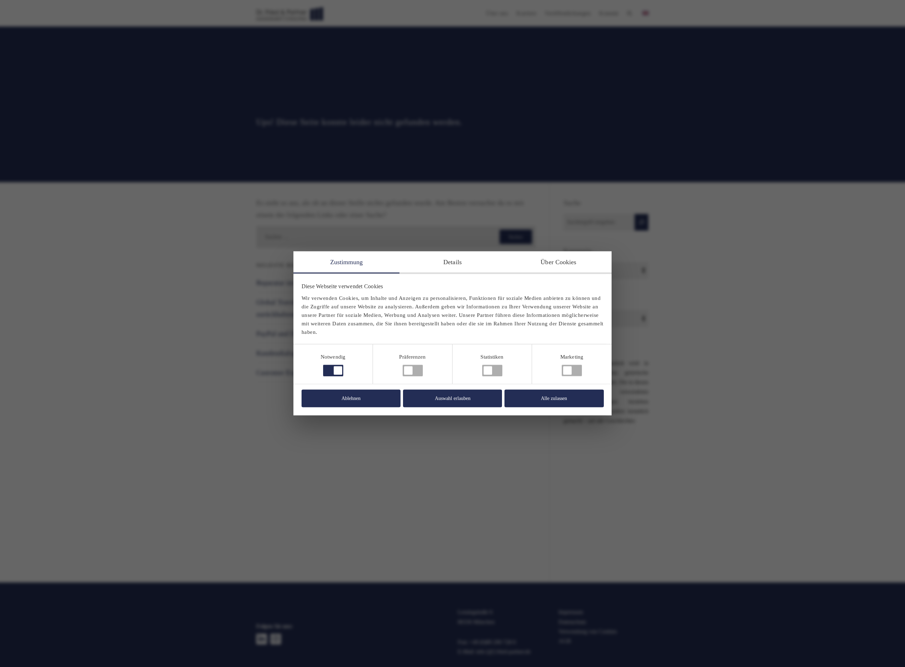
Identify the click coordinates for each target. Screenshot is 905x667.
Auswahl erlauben (453, 398)
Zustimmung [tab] (346, 262)
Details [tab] (452, 262)
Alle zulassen (554, 398)
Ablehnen (351, 398)
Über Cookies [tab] (558, 262)
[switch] (413, 370)
